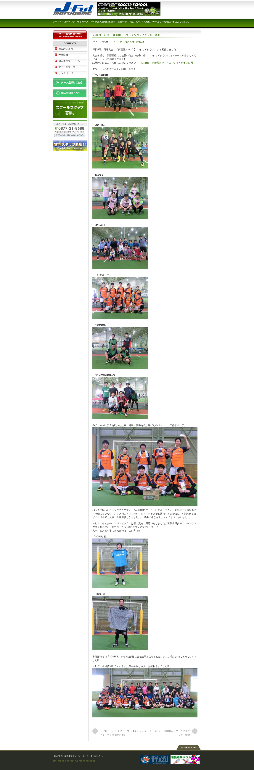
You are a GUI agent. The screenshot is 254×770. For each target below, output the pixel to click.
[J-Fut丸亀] (80, 13)
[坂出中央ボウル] (185, 762)
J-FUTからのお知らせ (124, 41)
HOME (56, 756)
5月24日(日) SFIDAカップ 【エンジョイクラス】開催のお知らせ (122, 733)
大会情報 (63, 55)
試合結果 (140, 41)
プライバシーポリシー (80, 756)
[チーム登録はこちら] (70, 85)
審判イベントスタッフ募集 (70, 145)
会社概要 (64, 756)
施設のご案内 (65, 48)
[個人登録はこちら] (70, 96)
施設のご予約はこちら (70, 35)
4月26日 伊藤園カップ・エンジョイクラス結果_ (167, 62)
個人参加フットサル (69, 61)
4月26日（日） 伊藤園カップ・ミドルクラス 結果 (167, 733)
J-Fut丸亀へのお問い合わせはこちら (70, 129)
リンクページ (65, 73)
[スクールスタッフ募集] (70, 116)
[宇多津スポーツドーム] (155, 762)
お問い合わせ (98, 756)
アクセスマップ (66, 67)
